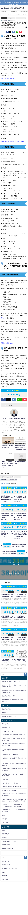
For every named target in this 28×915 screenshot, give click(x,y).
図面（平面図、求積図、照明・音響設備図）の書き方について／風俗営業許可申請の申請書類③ (14, 800)
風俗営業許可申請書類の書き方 (9, 868)
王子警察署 (4, 20)
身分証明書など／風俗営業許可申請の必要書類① (14, 758)
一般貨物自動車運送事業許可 (9, 841)
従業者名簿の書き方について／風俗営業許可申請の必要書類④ (14, 775)
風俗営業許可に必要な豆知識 (9, 716)
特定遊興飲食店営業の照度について (10, 695)
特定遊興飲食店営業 (7, 709)
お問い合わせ (5, 879)
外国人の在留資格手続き (8, 848)
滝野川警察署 (11, 20)
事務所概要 (4, 875)
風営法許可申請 (12, 18)
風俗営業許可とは (13, 11)
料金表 (3, 872)
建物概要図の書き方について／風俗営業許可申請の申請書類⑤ (14, 810)
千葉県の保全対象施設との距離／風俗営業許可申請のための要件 (14, 750)
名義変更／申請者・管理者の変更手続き (12, 786)
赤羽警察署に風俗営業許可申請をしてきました (14, 141)
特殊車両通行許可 (6, 844)
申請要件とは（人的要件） (9, 731)
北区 (18, 18)
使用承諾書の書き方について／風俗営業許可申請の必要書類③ (14, 769)
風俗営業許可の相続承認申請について (11, 681)
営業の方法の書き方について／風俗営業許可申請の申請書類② (14, 794)
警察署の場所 (5, 483)
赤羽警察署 (24, 18)
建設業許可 (4, 837)
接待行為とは (6, 779)
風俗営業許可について (5, 11)
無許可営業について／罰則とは (10, 783)
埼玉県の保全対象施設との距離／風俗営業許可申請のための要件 (14, 744)
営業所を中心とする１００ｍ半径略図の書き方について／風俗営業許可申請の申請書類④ (14, 805)
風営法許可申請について (7, 78)
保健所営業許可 (5, 833)
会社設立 (4, 830)
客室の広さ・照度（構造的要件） (11, 754)
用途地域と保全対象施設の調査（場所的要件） (14, 734)
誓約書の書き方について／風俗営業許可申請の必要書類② (14, 764)
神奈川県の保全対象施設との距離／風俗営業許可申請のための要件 (14, 739)
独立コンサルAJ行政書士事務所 (14, 418)
